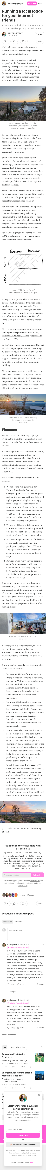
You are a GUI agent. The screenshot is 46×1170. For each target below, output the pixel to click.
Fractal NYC (11, 339)
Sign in (41, 3)
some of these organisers (31, 181)
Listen (40, 34)
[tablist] (12, 921)
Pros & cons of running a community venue (12, 1080)
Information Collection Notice (27, 883)
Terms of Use (35, 881)
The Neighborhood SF (32, 335)
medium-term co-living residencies (26, 302)
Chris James (12, 944)
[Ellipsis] (43, 944)
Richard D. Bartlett (15, 33)
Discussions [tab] (20, 1047)
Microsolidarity (13, 687)
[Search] (41, 1047)
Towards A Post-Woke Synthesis (13, 1055)
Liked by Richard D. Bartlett (19, 947)
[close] (39, 1095)
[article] (23, 1060)
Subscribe (32, 3)
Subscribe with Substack (24, 1144)
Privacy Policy (31, 1155)
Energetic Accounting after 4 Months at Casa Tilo (17, 1074)
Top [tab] (4, 1047)
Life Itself (16, 335)
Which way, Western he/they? (14, 1060)
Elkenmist (6, 335)
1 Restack (30, 895)
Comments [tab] (7, 921)
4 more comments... (10, 1035)
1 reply (12, 991)
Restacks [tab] (18, 921)
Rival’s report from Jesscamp (21, 199)
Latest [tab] (11, 1047)
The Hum (24, 684)
